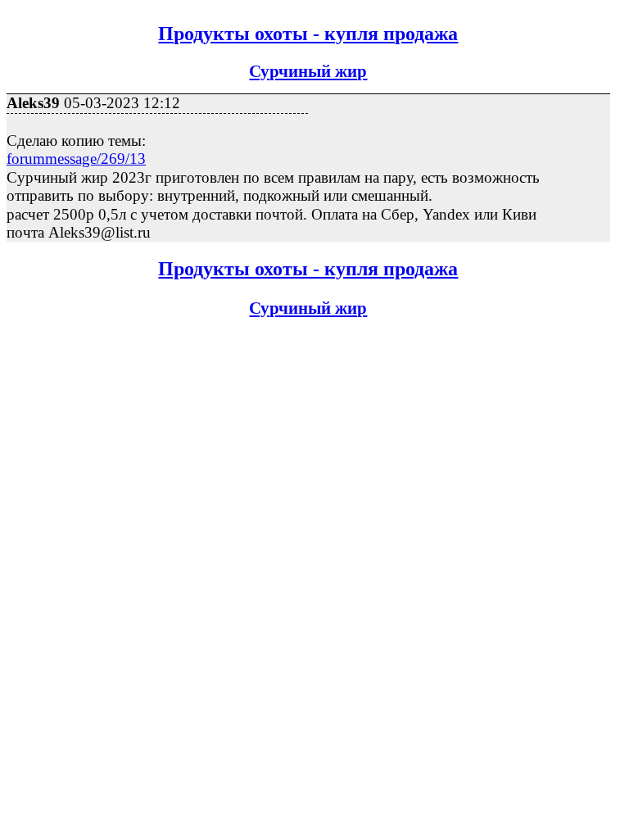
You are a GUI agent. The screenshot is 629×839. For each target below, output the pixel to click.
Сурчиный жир (308, 71)
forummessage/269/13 (76, 158)
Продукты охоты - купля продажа (308, 33)
